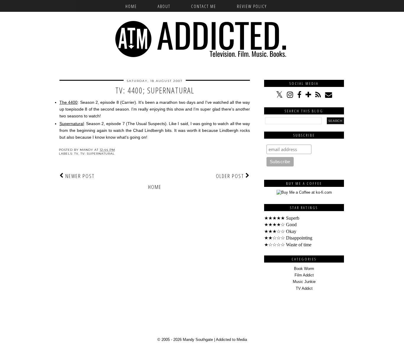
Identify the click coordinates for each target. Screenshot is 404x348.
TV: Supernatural (97, 154)
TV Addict (304, 288)
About (164, 6)
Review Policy (252, 6)
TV (76, 154)
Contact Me (203, 6)
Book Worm (304, 268)
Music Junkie (304, 281)
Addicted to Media (231, 339)
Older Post (230, 175)
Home (131, 6)
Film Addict (304, 275)
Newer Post (79, 175)
